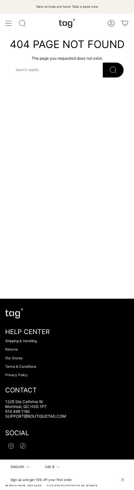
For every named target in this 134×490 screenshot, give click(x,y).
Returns (11, 349)
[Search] (22, 23)
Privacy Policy (16, 375)
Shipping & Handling (21, 341)
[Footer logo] (14, 313)
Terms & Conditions (20, 367)
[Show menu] (8, 23)
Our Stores (13, 358)
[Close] (122, 479)
